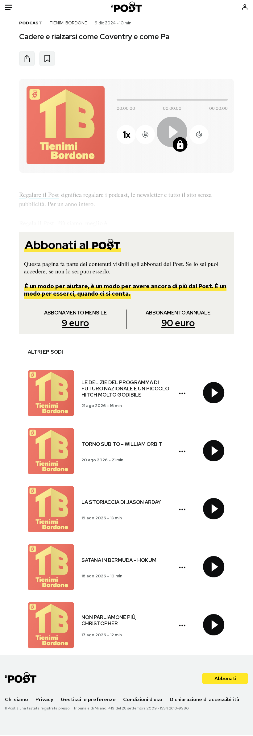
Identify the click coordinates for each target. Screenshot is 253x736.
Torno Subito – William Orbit (121, 444)
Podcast (30, 23)
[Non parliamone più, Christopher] (51, 626)
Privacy (44, 699)
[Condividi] (26, 58)
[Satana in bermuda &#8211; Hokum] (51, 568)
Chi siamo (16, 699)
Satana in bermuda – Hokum (118, 560)
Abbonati (225, 678)
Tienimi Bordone (68, 23)
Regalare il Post (39, 194)
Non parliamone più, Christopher (108, 620)
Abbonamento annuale (178, 319)
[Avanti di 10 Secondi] (199, 134)
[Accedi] (245, 7)
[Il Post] (126, 7)
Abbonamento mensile (75, 319)
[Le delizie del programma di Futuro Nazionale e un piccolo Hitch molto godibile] (51, 394)
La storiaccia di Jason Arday (121, 502)
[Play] (172, 134)
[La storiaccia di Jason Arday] (51, 510)
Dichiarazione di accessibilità (204, 699)
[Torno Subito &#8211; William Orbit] (51, 452)
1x (126, 134)
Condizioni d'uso (142, 699)
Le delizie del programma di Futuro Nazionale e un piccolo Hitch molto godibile (125, 388)
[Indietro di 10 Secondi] (145, 134)
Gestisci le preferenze (88, 699)
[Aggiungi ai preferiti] (47, 58)
